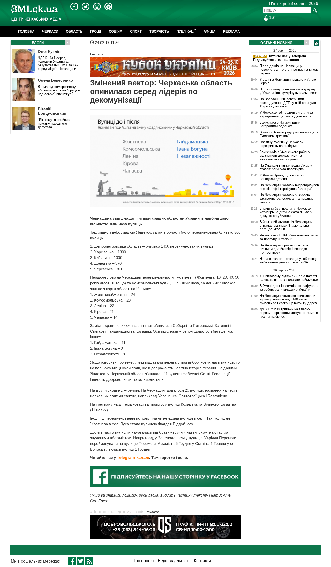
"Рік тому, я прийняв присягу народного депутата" (54, 123)
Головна (26, 31)
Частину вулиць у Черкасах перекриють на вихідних (281, 144)
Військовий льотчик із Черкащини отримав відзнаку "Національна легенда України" (286, 225)
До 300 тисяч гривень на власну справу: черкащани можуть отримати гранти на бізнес (289, 312)
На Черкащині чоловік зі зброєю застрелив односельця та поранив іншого (286, 198)
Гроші (95, 31)
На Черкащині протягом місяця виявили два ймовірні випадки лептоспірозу (284, 248)
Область (74, 31)
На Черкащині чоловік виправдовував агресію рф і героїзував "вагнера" (289, 187)
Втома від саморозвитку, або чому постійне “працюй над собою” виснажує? (59, 90)
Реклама (231, 31)
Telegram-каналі (133, 457)
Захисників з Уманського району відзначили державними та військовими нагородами (285, 155)
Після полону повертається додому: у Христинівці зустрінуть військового (288, 91)
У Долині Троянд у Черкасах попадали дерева (282, 177)
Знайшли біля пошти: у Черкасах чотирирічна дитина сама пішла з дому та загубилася (286, 212)
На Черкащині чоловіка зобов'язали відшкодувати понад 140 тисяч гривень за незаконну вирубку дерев (288, 299)
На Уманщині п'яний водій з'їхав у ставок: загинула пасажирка (286, 167)
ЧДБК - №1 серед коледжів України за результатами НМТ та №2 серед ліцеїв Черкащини (58, 63)
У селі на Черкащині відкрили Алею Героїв (288, 81)
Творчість (159, 31)
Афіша (209, 31)
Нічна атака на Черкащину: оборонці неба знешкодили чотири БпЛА (288, 260)
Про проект (143, 560)
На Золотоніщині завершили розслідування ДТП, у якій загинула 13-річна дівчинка (288, 102)
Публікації (186, 31)
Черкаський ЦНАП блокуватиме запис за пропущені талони (289, 237)
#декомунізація (130, 511)
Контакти (202, 560)
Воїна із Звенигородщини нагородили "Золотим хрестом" (289, 134)
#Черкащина (102, 511)
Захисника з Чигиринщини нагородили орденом (280, 124)
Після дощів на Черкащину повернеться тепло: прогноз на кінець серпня (289, 69)
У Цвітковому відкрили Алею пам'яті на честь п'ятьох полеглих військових (289, 278)
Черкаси (50, 31)
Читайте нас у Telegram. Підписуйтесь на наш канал (280, 58)
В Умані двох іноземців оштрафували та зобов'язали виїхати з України (289, 287)
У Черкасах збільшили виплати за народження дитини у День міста (286, 114)
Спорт (136, 31)
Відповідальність (174, 560)
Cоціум (115, 31)
